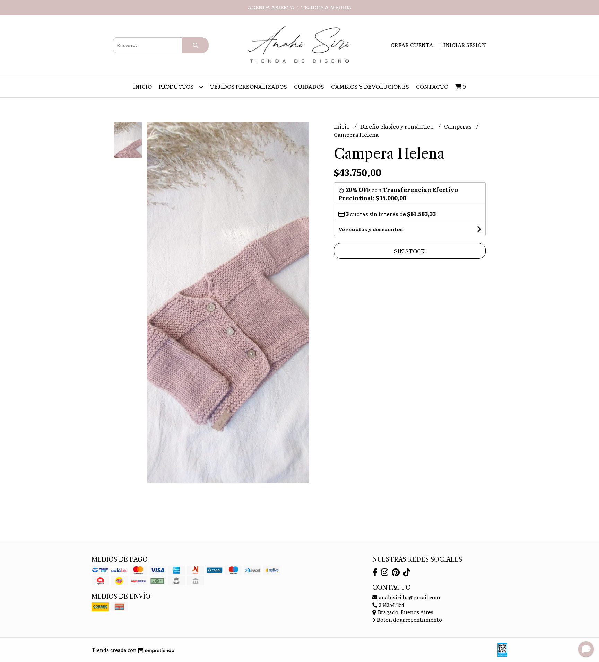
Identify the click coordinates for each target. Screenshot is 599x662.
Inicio (142, 86)
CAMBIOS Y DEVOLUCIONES (370, 86)
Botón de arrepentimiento (409, 619)
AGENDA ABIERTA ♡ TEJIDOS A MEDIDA (299, 7)
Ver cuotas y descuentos (370, 229)
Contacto (432, 86)
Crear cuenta (412, 45)
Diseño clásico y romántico (397, 126)
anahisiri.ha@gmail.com (409, 597)
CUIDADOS (309, 86)
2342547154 (391, 604)
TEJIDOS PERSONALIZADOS (248, 86)
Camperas (458, 126)
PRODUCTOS (177, 86)
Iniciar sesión (464, 45)
